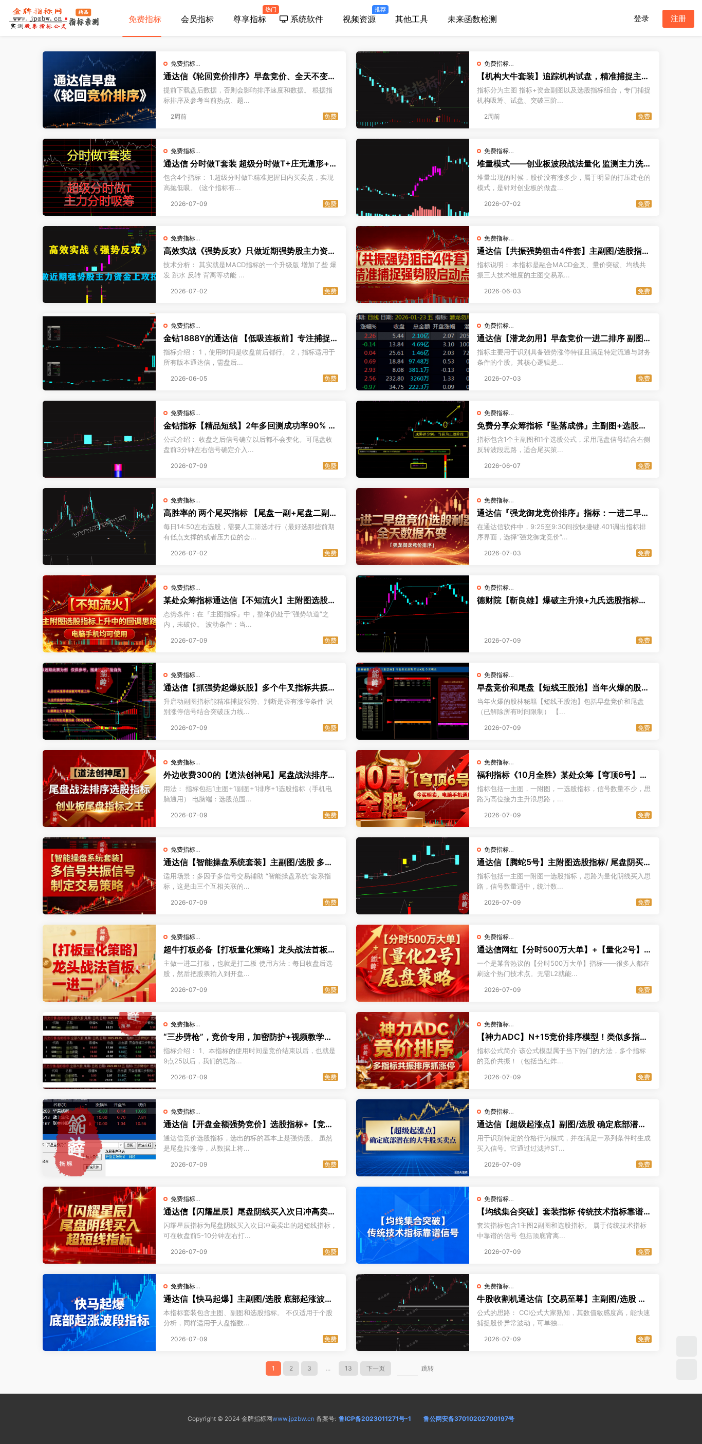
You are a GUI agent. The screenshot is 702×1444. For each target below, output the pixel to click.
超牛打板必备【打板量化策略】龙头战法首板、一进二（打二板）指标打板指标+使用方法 (249, 949)
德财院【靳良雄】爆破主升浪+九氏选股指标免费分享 (562, 600)
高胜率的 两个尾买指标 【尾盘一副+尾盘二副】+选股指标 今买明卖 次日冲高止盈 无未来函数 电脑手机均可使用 (250, 513)
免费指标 (144, 19)
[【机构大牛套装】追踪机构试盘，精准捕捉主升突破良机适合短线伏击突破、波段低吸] (412, 89)
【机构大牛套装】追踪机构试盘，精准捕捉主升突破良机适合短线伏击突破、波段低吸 (563, 76)
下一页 (375, 1368)
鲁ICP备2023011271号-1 (375, 1418)
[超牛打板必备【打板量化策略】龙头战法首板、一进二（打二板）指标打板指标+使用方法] (99, 963)
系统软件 (305, 19)
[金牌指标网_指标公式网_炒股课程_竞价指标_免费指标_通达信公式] (54, 18)
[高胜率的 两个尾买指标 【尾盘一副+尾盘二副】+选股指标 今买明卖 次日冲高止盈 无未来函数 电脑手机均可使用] (99, 526)
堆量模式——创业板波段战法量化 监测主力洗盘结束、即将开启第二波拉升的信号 (564, 163)
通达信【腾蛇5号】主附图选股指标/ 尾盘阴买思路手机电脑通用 (564, 862)
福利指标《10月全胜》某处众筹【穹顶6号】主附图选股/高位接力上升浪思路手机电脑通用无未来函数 (562, 775)
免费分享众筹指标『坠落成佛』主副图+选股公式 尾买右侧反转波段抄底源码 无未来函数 (562, 425)
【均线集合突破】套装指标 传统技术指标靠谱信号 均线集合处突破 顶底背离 (564, 1211)
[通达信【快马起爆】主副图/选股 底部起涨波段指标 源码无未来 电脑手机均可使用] (99, 1312)
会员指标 (197, 19)
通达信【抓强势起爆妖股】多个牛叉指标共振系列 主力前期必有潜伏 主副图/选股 (249, 687)
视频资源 (362, 15)
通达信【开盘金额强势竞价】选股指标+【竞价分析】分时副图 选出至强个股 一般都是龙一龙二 (248, 1124)
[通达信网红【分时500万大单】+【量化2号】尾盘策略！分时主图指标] (412, 963)
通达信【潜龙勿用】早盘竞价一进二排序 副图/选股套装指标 (561, 338)
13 (348, 1368)
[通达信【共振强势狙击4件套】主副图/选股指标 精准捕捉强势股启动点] (412, 264)
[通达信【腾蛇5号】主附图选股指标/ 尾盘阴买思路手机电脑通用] (412, 875)
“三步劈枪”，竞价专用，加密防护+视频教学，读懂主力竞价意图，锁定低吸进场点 (247, 1037)
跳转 (427, 1368)
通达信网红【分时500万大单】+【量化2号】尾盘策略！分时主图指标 (560, 949)
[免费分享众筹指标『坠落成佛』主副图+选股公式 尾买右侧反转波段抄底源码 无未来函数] (412, 439)
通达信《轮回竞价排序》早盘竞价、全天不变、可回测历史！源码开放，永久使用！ (249, 76)
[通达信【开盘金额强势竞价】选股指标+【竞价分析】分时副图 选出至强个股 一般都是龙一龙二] (99, 1137)
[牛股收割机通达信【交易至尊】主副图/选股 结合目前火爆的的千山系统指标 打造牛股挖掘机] (412, 1312)
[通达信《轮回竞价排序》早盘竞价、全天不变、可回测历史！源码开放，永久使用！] (99, 89)
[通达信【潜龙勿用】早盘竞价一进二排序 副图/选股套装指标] (412, 351)
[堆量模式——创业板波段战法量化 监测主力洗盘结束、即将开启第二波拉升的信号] (412, 177)
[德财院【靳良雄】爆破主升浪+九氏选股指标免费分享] (412, 613)
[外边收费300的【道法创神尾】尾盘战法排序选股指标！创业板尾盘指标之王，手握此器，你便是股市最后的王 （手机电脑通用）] (99, 788)
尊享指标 (253, 15)
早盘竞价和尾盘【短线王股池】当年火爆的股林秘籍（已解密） (563, 687)
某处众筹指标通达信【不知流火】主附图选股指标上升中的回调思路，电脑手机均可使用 (249, 600)
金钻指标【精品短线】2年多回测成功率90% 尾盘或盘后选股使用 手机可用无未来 (250, 425)
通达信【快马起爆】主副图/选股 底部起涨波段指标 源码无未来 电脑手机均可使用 (248, 1298)
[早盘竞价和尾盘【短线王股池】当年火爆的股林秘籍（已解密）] (412, 701)
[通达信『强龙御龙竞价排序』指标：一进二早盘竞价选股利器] (412, 526)
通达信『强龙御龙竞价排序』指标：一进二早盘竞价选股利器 (563, 513)
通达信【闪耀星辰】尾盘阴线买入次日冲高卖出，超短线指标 (245, 1211)
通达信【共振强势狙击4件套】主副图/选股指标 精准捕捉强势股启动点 (563, 251)
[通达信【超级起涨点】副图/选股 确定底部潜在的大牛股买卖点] (412, 1137)
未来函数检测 (472, 19)
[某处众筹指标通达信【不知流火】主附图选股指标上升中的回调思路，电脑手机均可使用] (99, 613)
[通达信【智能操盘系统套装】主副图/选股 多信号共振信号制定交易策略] (99, 875)
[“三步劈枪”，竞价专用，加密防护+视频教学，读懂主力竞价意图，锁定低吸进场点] (99, 1050)
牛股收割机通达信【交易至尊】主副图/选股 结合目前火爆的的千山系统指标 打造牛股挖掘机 (561, 1298)
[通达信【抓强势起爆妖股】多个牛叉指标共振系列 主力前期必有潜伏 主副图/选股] (99, 701)
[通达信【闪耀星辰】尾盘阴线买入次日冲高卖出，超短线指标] (99, 1225)
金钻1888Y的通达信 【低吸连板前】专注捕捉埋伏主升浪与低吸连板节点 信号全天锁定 (246, 338)
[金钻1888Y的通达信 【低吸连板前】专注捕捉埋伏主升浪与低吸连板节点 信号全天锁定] (99, 351)
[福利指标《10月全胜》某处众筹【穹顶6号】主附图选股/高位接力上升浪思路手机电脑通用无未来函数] (412, 788)
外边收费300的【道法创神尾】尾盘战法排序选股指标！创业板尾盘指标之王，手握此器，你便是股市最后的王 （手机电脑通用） (249, 775)
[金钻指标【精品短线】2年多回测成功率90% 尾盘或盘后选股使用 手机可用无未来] (99, 439)
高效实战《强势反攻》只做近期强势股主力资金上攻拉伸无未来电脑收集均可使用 (249, 251)
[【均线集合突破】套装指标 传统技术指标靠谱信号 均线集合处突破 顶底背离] (412, 1225)
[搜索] (616, 18)
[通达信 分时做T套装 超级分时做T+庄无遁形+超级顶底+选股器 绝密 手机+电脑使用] (99, 177)
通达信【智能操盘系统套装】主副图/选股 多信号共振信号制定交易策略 (248, 862)
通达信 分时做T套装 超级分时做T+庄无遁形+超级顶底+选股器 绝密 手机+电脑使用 (250, 163)
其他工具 (411, 19)
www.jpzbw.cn (293, 1418)
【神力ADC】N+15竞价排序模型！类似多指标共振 (562, 1037)
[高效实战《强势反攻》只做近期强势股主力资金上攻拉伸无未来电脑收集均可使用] (99, 264)
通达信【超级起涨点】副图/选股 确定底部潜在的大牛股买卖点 (561, 1124)
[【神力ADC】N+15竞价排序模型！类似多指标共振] (412, 1050)
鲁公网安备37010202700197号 (468, 1418)
